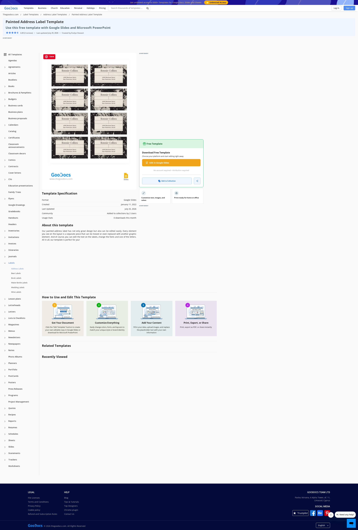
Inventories (13, 230)
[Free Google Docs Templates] (11, 8)
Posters (12, 382)
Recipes (12, 414)
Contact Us (69, 514)
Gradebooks (14, 211)
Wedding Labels (17, 287)
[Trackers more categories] (5, 460)
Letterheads (14, 305)
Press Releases (15, 389)
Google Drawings (16, 205)
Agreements (14, 67)
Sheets (11, 440)
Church (54, 8)
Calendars (13, 124)
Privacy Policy (34, 506)
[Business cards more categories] (5, 106)
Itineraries (13, 250)
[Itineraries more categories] (5, 250)
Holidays (91, 8)
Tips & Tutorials (71, 501)
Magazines (13, 324)
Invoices (12, 243)
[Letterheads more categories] (5, 305)
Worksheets (14, 466)
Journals (12, 256)
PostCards (13, 376)
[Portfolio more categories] (5, 370)
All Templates (15, 54)
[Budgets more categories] (5, 99)
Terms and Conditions (38, 501)
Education (65, 8)
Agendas (12, 60)
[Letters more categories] (5, 312)
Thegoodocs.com (11, 14)
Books (11, 86)
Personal (78, 8)
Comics (11, 160)
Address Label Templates (55, 14)
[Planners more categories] (5, 363)
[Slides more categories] (5, 447)
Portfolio (12, 369)
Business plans (15, 112)
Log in (336, 8)
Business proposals (17, 118)
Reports (12, 421)
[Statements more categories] (5, 453)
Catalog (12, 131)
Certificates (14, 137)
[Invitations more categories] (5, 237)
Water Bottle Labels (19, 282)
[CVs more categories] (5, 179)
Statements (14, 453)
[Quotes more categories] (5, 408)
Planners (12, 363)
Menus (11, 331)
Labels (11, 263)
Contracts (13, 166)
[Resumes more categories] (5, 428)
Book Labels (16, 278)
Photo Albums (15, 356)
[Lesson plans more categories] (5, 299)
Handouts (13, 217)
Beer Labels (16, 273)
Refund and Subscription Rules (42, 514)
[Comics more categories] (5, 160)
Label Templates (31, 14)
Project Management (18, 401)
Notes (11, 350)
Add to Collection (168, 181)
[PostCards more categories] (5, 376)
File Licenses (34, 497)
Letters (11, 311)
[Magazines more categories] (5, 325)
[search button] (147, 8)
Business (42, 8)
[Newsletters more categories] (5, 338)
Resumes (12, 427)
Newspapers (14, 343)
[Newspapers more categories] (5, 344)
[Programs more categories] (5, 396)
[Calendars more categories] (5, 125)
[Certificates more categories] (5, 138)
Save (51, 56)
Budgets (12, 99)
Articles (12, 73)
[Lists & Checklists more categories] (5, 318)
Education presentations (20, 185)
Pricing (102, 8)
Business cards (15, 105)
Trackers (12, 459)
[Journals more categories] (5, 257)
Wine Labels (16, 292)
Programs (13, 395)
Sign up (349, 8)
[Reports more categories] (5, 421)
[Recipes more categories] (5, 415)
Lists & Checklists (16, 318)
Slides (11, 446)
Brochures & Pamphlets (19, 92)
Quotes (12, 408)
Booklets (12, 79)
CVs (10, 179)
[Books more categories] (5, 86)
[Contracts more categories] (5, 167)
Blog (66, 497)
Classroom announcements (16, 145)
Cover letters (14, 172)
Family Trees (14, 192)
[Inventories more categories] (5, 231)
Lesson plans (14, 298)
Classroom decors (17, 153)
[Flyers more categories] (5, 199)
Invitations (13, 237)
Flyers (11, 198)
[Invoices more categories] (5, 244)
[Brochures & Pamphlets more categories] (5, 93)
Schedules (13, 434)
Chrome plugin (71, 510)
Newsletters (14, 337)
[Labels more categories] (5, 263)
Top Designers (71, 506)
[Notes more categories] (5, 350)
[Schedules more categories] (5, 434)
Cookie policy (34, 510)
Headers (12, 224)
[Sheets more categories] (5, 441)
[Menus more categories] (5, 331)
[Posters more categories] (5, 383)
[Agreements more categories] (5, 67)
